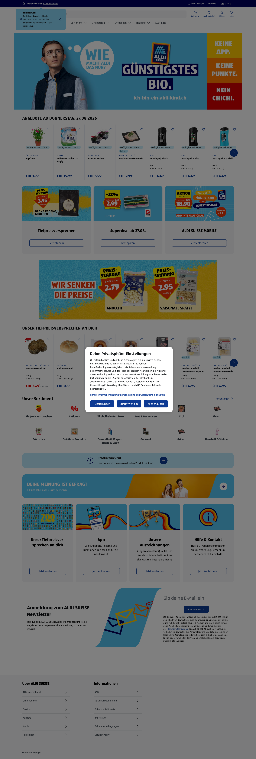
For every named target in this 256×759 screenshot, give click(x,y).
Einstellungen (102, 404)
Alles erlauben (156, 404)
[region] (129, 379)
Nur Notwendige (129, 404)
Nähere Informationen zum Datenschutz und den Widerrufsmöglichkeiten (127, 395)
